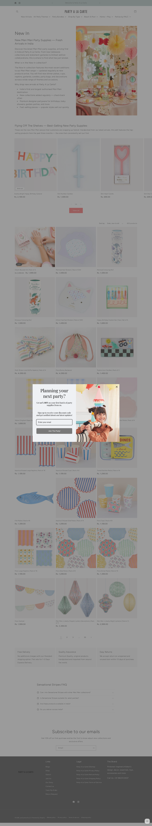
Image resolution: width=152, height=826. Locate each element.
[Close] (116, 386)
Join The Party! (54, 431)
